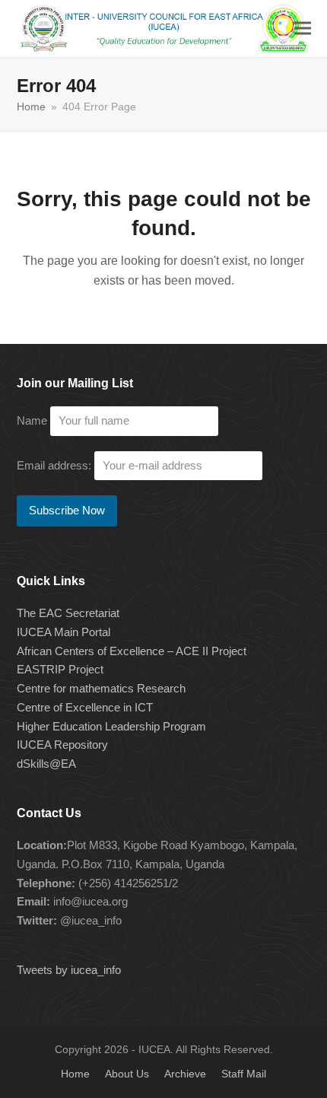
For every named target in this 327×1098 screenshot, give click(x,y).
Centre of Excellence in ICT (85, 707)
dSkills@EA (46, 763)
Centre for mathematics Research (101, 688)
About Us (127, 1074)
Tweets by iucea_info (69, 969)
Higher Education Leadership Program (111, 726)
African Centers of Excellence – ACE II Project (131, 650)
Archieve (185, 1074)
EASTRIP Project (60, 669)
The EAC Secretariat (68, 612)
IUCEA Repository (62, 744)
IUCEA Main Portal (63, 631)
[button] (302, 28)
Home (75, 1074)
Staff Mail (243, 1074)
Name (32, 420)
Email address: (55, 465)
